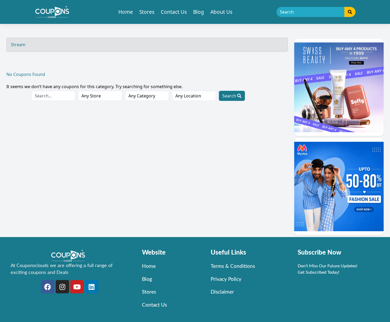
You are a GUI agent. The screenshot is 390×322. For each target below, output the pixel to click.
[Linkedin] (91, 286)
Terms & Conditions (233, 266)
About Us (221, 11)
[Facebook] (47, 286)
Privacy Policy (226, 279)
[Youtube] (77, 286)
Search (229, 96)
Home (125, 11)
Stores (146, 11)
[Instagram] (62, 286)
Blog (198, 11)
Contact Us (174, 11)
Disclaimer (222, 292)
